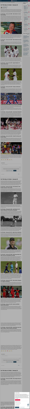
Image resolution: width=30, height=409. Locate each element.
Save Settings (17, 407)
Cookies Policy (16, 396)
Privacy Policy (20, 396)
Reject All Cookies (22, 407)
